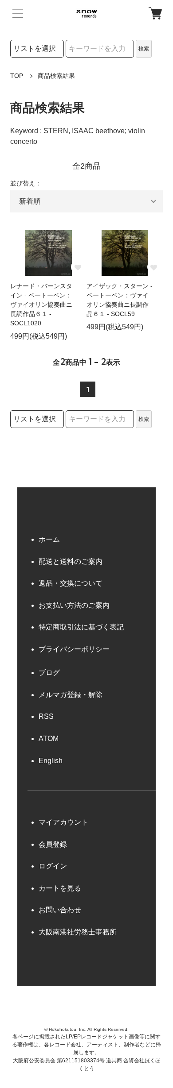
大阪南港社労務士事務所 (78, 932)
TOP (16, 75)
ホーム (49, 539)
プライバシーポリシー (74, 649)
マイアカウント (63, 822)
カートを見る (60, 888)
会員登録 (53, 844)
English (51, 760)
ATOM (49, 738)
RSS (46, 716)
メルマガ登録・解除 (70, 694)
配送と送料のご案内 (70, 561)
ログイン (53, 866)
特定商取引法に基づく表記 (81, 627)
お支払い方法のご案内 (74, 605)
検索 (143, 49)
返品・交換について (70, 583)
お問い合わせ (60, 910)
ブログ (49, 672)
